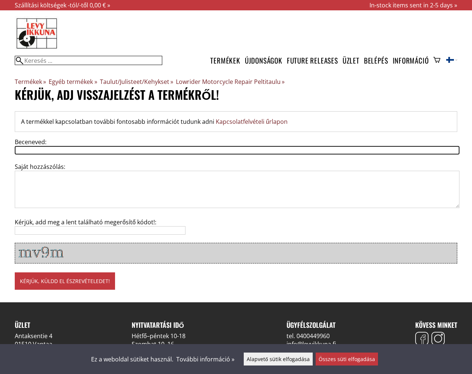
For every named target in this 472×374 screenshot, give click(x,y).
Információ (411, 60)
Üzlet (351, 60)
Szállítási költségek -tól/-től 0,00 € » (62, 5)
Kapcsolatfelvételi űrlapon (252, 122)
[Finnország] (451, 61)
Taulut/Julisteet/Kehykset (136, 82)
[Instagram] (438, 339)
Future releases (312, 60)
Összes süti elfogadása (347, 359)
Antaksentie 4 (33, 336)
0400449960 (313, 336)
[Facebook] (421, 339)
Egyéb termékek (73, 82)
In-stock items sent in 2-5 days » (413, 5)
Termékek (225, 60)
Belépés (376, 60)
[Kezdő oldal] (37, 48)
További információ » (205, 359)
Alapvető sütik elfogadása (278, 359)
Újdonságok (263, 60)
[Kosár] (436, 61)
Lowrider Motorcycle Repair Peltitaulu (230, 82)
